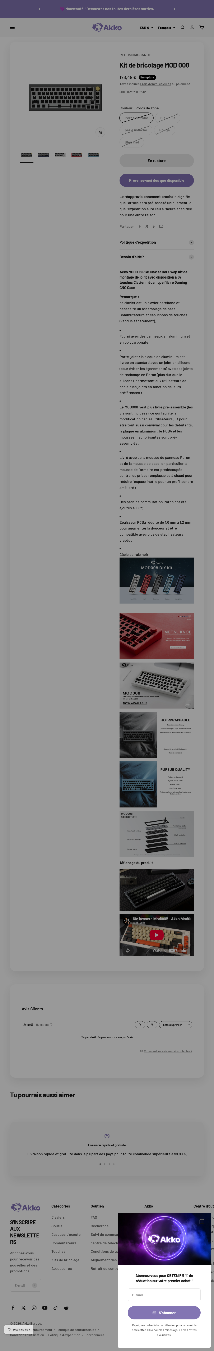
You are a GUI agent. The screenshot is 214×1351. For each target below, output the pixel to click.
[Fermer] (202, 1222)
